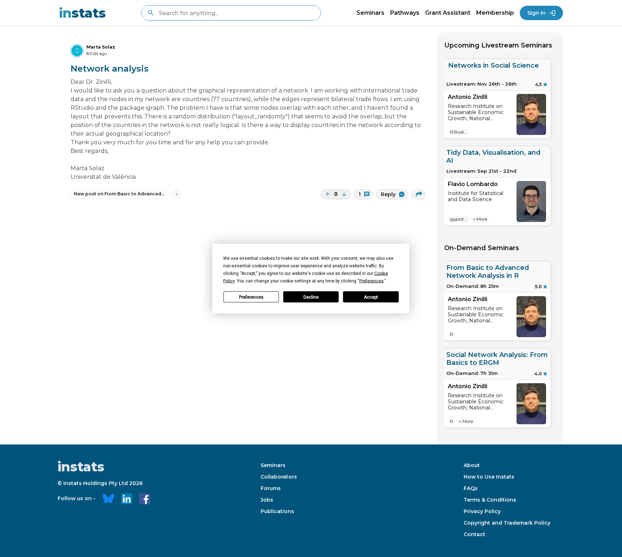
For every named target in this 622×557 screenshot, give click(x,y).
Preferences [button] (371, 281)
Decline (311, 296)
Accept (371, 296)
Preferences (251, 296)
